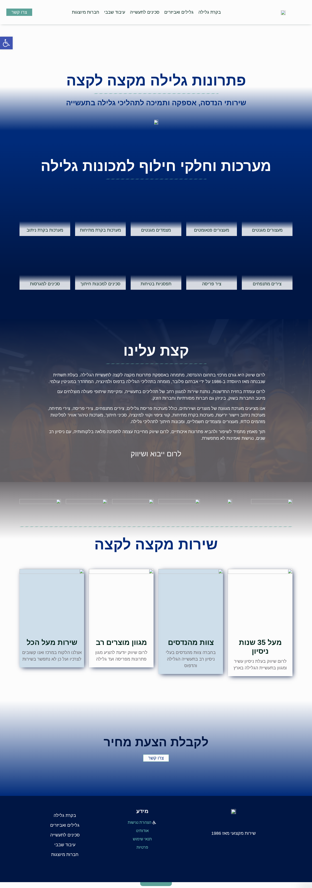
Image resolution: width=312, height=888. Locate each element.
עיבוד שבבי (114, 12)
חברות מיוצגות (85, 12)
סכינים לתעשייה (144, 12)
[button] (6, 43)
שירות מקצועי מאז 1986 (233, 833)
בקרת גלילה (209, 12)
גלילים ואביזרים (179, 12)
